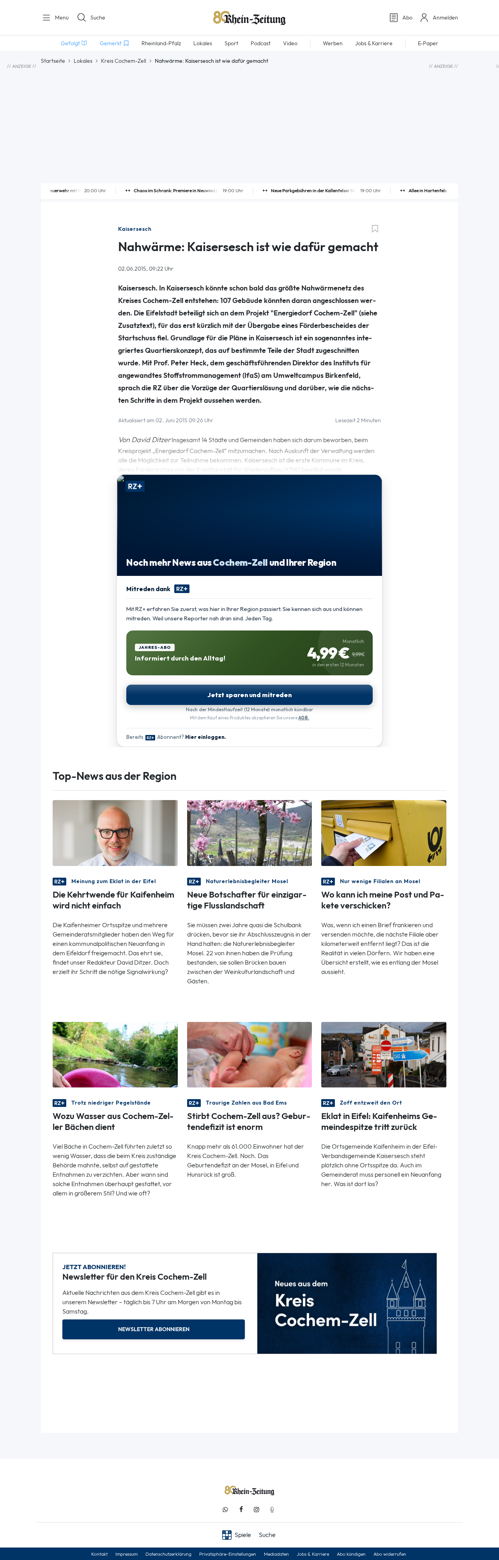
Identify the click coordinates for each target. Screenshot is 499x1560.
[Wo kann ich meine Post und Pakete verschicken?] (383, 832)
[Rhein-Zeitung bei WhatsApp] (225, 1509)
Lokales (83, 60)
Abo (407, 17)
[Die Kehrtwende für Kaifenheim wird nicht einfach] (115, 832)
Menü (61, 17)
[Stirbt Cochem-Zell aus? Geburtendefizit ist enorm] (249, 1054)
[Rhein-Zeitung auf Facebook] (241, 1509)
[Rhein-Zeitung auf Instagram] (256, 1509)
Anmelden (445, 17)
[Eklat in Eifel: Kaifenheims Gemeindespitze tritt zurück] (383, 1054)
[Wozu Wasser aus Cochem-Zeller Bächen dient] (115, 1054)
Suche (97, 17)
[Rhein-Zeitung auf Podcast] (272, 1509)
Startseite (53, 60)
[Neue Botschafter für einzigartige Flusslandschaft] (249, 832)
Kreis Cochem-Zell (123, 60)
